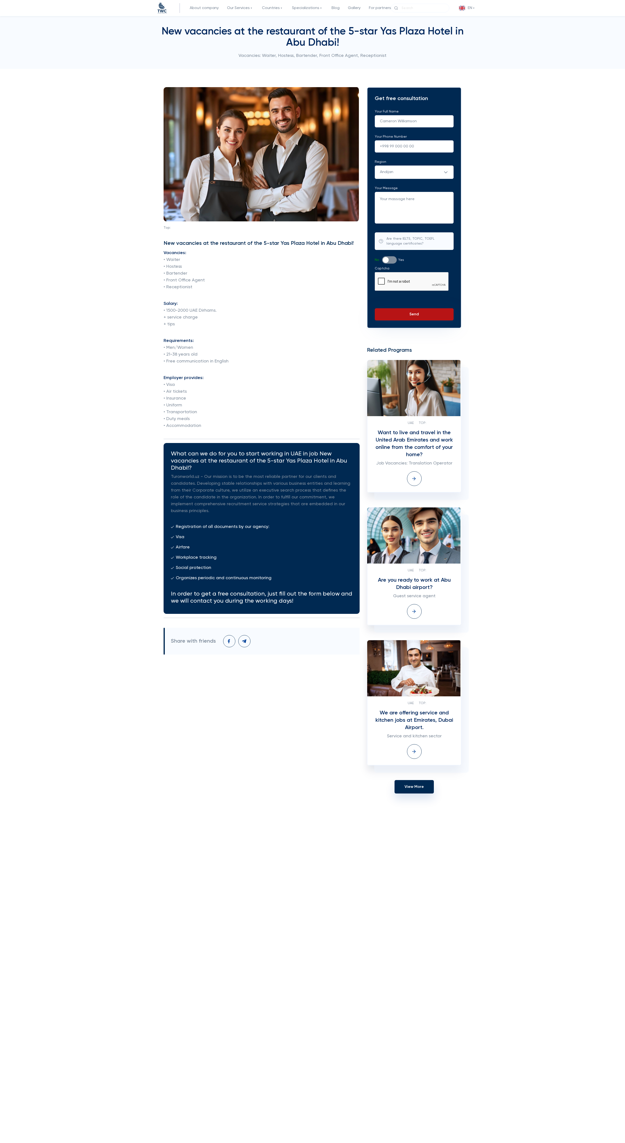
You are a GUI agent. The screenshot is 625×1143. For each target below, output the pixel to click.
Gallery (354, 8)
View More (414, 787)
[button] (467, 8)
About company (204, 8)
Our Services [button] (238, 8)
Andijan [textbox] (386, 172)
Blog (336, 8)
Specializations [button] (305, 8)
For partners (380, 8)
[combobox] (414, 172)
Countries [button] (271, 8)
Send (414, 314)
